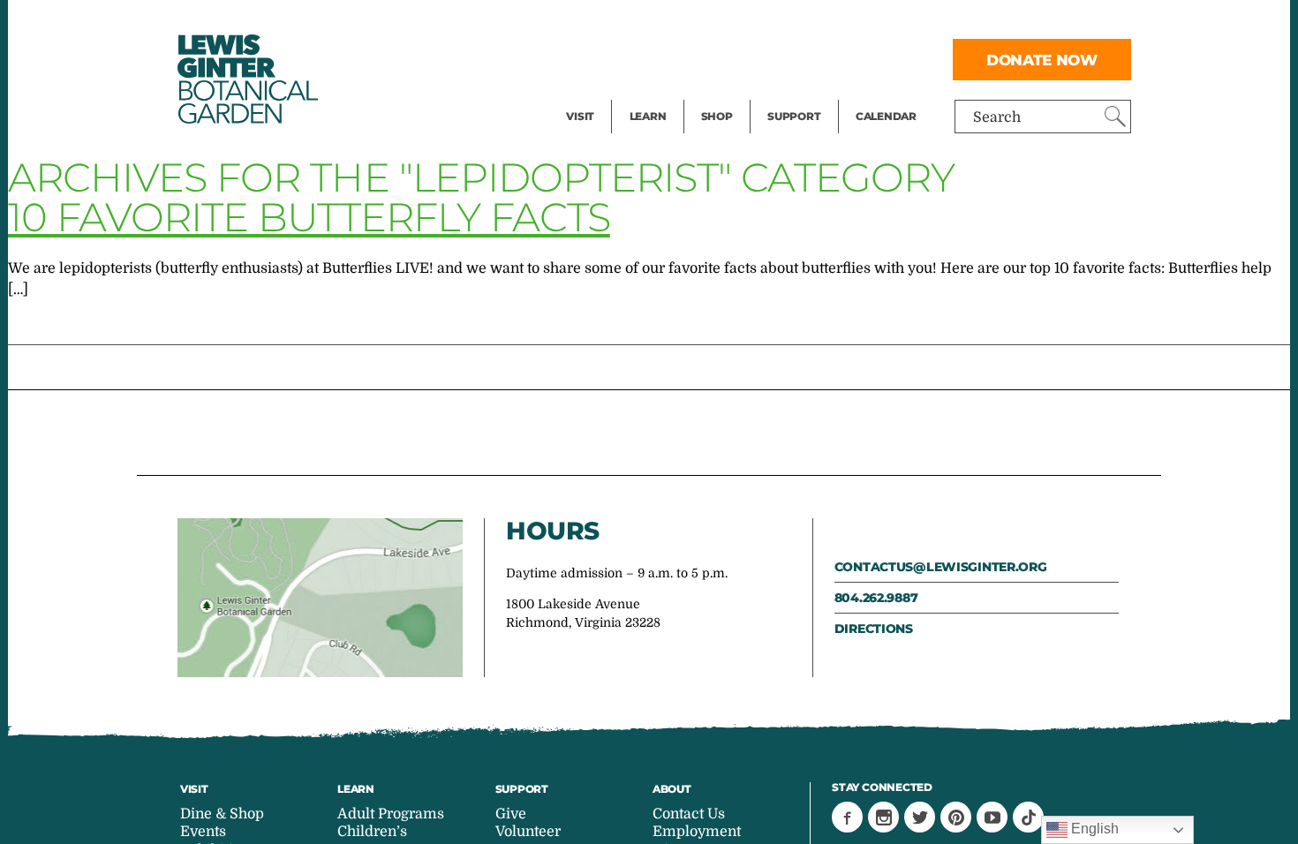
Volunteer (799, 94)
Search (997, 117)
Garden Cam (671, 58)
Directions (873, 629)
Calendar (886, 116)
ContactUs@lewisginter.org (940, 567)
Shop (717, 116)
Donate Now (1042, 59)
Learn (648, 116)
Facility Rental (614, 23)
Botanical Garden (246, 79)
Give (781, 58)
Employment (697, 832)
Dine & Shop (222, 814)
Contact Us (689, 814)
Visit (580, 116)
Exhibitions (604, 94)
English (1093, 828)
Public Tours (671, 23)
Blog (644, 94)
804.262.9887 (876, 598)
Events (589, 58)
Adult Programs (390, 814)
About (672, 788)
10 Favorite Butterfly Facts (309, 216)
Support (793, 116)
